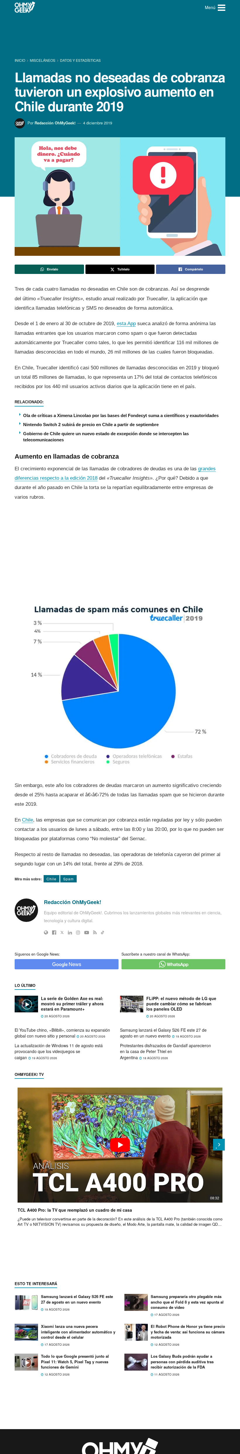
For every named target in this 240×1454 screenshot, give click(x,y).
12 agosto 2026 (166, 1344)
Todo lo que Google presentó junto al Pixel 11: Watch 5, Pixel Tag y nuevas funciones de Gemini (75, 1361)
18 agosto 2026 (155, 1058)
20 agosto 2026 (57, 1016)
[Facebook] (54, 932)
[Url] (46, 932)
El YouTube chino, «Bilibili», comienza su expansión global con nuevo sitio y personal (62, 1033)
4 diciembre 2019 (97, 123)
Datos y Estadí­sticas (80, 60)
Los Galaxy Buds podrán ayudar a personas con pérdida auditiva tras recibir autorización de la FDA (182, 1361)
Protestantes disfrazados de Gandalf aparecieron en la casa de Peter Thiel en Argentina (165, 1051)
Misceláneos (42, 60)
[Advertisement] (121, 36)
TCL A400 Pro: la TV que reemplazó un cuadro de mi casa (75, 1210)
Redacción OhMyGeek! (55, 123)
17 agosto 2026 (166, 1315)
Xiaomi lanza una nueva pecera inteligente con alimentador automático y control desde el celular (78, 1331)
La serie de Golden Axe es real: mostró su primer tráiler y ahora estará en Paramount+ (72, 1004)
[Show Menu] (221, 7)
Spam (68, 878)
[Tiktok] (102, 932)
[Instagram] (78, 932)
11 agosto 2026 (166, 1374)
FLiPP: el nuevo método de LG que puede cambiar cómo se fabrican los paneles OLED (181, 1004)
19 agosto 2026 (188, 1036)
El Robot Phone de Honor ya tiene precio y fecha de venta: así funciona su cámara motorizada (188, 1331)
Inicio (20, 60)
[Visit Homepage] (25, 7)
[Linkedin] (70, 932)
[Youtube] (86, 932)
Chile (27, 820)
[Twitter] (62, 932)
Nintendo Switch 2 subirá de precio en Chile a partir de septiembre (91, 424)
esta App (126, 323)
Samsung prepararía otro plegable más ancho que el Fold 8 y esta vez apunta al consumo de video (187, 1302)
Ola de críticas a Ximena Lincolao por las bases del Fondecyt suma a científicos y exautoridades (121, 415)
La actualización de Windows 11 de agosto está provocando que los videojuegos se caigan (59, 1051)
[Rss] (95, 932)
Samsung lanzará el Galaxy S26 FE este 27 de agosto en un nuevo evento (163, 1033)
